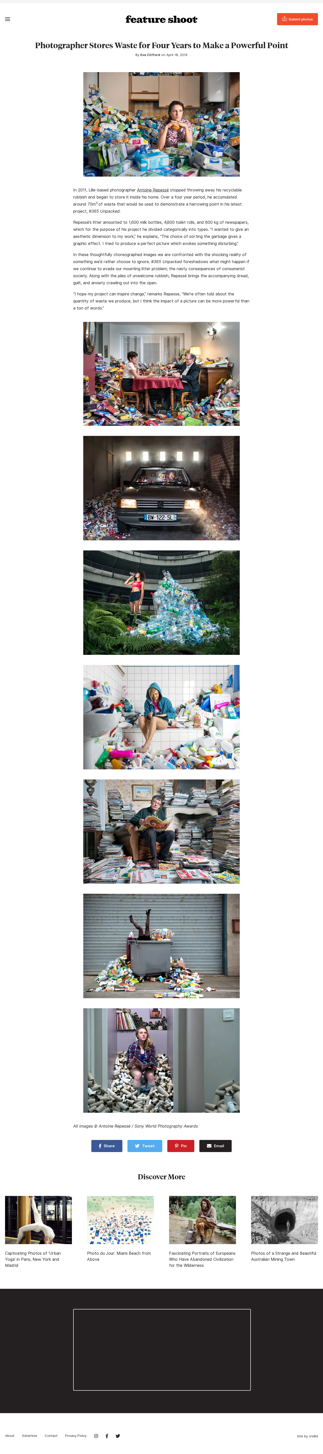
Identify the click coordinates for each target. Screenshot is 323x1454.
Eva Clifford (150, 55)
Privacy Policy (76, 1436)
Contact (51, 1436)
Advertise (29, 1436)
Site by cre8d (307, 1436)
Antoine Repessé (153, 190)
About (9, 1436)
